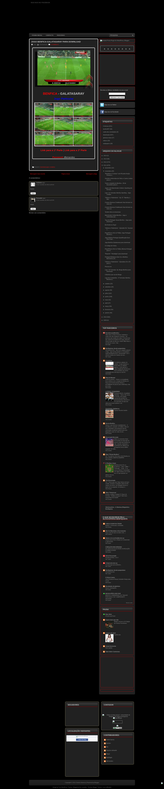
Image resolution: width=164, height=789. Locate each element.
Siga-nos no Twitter (110, 105)
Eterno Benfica (110, 423)
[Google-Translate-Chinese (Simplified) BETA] (104, 50)
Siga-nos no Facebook (111, 112)
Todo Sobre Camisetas (112, 651)
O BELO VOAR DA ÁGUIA (113, 524)
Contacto (49, 35)
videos (105, 140)
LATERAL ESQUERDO (112, 391)
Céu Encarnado (110, 480)
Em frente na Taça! (110, 225)
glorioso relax (107, 138)
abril (106, 303)
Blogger (96, 782)
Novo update (108, 648)
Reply (33, 193)
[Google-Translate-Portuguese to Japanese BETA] (119, 50)
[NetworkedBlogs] (82, 736)
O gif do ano (117, 634)
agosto (107, 290)
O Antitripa (108, 360)
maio (106, 300)
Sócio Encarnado (110, 556)
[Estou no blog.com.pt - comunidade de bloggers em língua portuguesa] (117, 716)
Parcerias (61, 35)
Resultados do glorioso (112, 586)
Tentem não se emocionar (113, 212)
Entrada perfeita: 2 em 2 (111, 557)
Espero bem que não (111, 620)
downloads (43, 167)
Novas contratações (110, 588)
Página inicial (37, 35)
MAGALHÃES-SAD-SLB (113, 593)
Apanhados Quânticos (112, 409)
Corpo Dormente (110, 646)
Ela (107, 747)
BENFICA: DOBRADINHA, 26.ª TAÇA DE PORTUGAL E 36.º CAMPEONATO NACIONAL (116, 597)
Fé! (106, 456)
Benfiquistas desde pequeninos (115, 348)
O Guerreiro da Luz (111, 563)
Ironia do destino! (110, 379)
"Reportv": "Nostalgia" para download (116, 254)
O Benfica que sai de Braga (113, 274)
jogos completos (50, 167)
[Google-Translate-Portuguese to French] (108, 50)
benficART (106, 129)
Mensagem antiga (91, 174)
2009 (105, 320)
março (107, 306)
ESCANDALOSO (110, 350)
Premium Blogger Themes (95, 787)
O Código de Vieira (110, 246)
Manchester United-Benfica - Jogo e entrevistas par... (116, 216)
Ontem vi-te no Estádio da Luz (114, 538)
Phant (108, 754)
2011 (105, 165)
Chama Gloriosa (81, 782)
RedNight (109, 757)
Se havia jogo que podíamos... (113, 564)
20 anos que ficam (110, 616)
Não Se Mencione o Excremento (115, 531)
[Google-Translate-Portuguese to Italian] (115, 50)
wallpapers (106, 143)
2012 (105, 162)
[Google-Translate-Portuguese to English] (122, 50)
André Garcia (110, 739)
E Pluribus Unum (110, 463)
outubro (107, 283)
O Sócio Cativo (110, 577)
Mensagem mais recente (37, 174)
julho (106, 293)
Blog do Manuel (110, 377)
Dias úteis (108, 614)
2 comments (55, 44)
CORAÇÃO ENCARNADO (113, 547)
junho (107, 296)
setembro (108, 287)
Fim (106, 482)
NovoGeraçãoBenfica (112, 333)
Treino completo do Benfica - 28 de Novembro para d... (115, 184)
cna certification (107, 787)
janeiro (107, 313)
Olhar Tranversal (110, 492)
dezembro (108, 168)
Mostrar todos (129, 602)
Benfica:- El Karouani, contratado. (114, 525)
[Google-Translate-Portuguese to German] (111, 50)
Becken (108, 743)
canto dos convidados (109, 132)
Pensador (39, 198)
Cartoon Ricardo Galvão (121, 410)
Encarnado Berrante (111, 437)
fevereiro (108, 309)
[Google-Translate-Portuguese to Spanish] (129, 50)
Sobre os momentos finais (121, 439)
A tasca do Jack (110, 633)
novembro (108, 171)
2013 (105, 159)
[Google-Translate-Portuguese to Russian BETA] (126, 50)
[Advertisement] (69, 269)
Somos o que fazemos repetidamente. (115, 425)
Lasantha (84, 787)
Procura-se (108, 266)
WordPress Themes (66, 787)
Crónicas (106, 126)
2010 (105, 317)
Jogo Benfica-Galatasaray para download (56, 42)
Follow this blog (82, 739)
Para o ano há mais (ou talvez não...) (115, 532)
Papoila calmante (111, 750)
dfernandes (109, 761)
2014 (105, 155)
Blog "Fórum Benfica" (112, 454)
